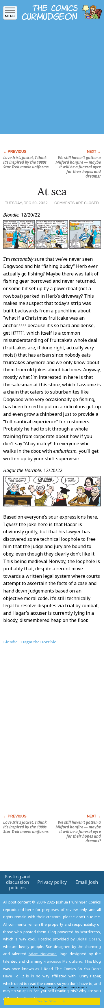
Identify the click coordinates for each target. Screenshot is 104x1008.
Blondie (10, 642)
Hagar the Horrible (38, 642)
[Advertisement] (52, 79)
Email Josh (86, 882)
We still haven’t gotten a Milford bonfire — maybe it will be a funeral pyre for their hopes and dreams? (78, 167)
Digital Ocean (88, 939)
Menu (10, 16)
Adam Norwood (43, 953)
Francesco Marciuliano (63, 961)
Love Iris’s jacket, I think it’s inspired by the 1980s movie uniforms (26, 162)
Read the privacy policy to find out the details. (49, 989)
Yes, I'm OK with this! (52, 1001)
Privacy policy (52, 882)
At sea (52, 191)
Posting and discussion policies (17, 882)
